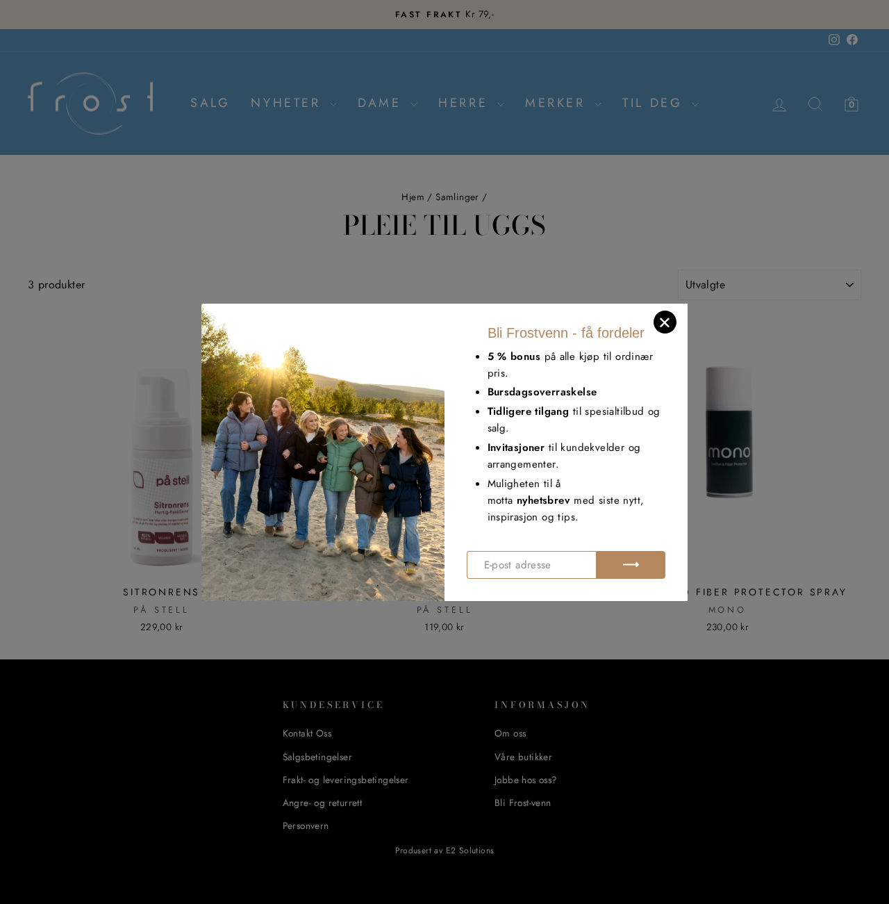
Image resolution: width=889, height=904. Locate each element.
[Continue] (630, 565)
